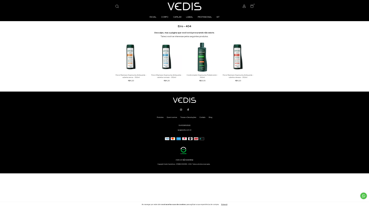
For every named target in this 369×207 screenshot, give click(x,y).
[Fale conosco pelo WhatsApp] (363, 196)
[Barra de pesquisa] (118, 6)
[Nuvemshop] (185, 160)
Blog (210, 117)
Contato (202, 117)
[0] (251, 6)
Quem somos (172, 117)
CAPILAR (177, 17)
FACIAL (153, 17)
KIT (218, 17)
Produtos (160, 117)
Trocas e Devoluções (188, 117)
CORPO (164, 17)
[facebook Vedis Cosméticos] (188, 110)
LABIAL (189, 17)
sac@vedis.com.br (184, 130)
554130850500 (184, 125)
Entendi (224, 204)
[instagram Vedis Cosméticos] (181, 110)
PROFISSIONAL (205, 17)
